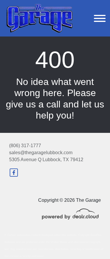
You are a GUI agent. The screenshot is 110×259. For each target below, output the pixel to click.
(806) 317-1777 (25, 145)
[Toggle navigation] (99, 18)
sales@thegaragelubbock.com (40, 152)
